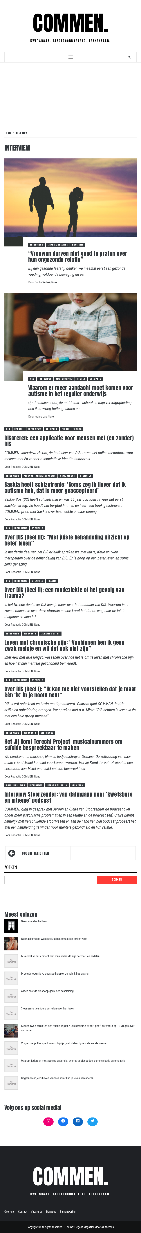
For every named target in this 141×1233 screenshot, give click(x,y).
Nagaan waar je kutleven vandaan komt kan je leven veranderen (57, 1078)
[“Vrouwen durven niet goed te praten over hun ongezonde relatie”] (70, 202)
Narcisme (77, 244)
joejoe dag (41, 416)
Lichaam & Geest (50, 633)
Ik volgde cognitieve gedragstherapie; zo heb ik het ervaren (55, 973)
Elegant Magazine (84, 1227)
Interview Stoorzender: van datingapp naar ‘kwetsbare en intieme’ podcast (68, 797)
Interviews (36, 244)
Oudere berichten (35, 853)
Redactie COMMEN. (22, 467)
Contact (22, 1211)
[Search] (129, 57)
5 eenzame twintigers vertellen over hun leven (47, 1008)
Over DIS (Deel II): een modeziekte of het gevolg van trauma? (64, 593)
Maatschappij (64, 378)
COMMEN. (71, 23)
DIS (8, 429)
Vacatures (36, 1211)
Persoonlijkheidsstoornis (40, 475)
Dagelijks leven (15, 785)
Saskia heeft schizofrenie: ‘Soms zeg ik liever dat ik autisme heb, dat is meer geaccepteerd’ (65, 487)
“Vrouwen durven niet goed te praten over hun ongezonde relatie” (77, 256)
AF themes (107, 1227)
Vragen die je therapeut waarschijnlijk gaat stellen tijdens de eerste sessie (63, 1043)
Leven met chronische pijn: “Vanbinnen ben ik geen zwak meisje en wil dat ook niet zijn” (64, 645)
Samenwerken (68, 1211)
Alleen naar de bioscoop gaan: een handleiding (47, 991)
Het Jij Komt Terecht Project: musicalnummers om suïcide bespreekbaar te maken (63, 745)
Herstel (19, 429)
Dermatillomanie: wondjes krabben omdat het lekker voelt (54, 939)
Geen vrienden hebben (34, 921)
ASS (32, 378)
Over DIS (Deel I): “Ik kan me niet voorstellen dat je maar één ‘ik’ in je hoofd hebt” (70, 692)
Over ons (9, 1211)
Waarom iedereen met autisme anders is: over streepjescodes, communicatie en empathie (73, 1060)
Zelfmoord (47, 732)
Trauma (52, 581)
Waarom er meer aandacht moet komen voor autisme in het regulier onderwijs (80, 391)
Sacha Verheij (43, 282)
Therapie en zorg (72, 429)
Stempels (95, 378)
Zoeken (10, 867)
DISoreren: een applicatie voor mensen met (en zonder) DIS (69, 441)
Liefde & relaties (58, 244)
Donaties (51, 1211)
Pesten (81, 378)
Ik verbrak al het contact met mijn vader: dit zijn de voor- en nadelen (60, 956)
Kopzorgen (30, 633)
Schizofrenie (68, 475)
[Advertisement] (70, 92)
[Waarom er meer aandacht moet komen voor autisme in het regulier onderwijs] (70, 336)
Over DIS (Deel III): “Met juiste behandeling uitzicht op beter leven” (66, 540)
